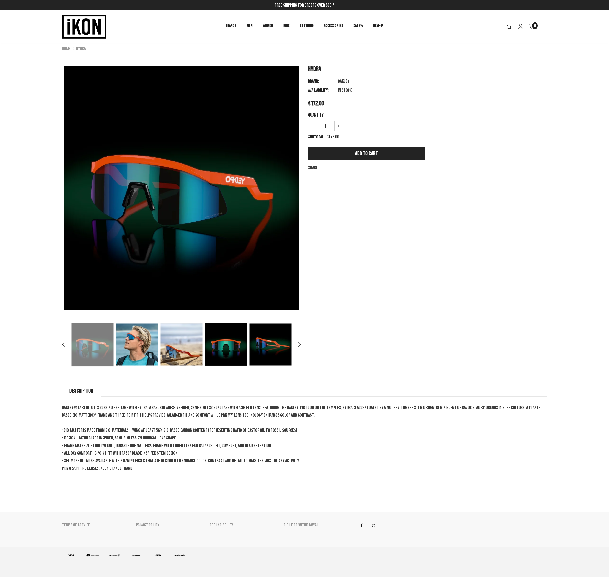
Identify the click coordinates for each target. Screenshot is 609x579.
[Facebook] (361, 525)
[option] (181, 188)
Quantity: (316, 115)
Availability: (318, 90)
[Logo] (90, 27)
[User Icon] (520, 26)
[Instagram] (373, 525)
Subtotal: (316, 137)
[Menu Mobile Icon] (544, 27)
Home (66, 49)
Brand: (313, 81)
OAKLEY (343, 81)
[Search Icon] (509, 26)
